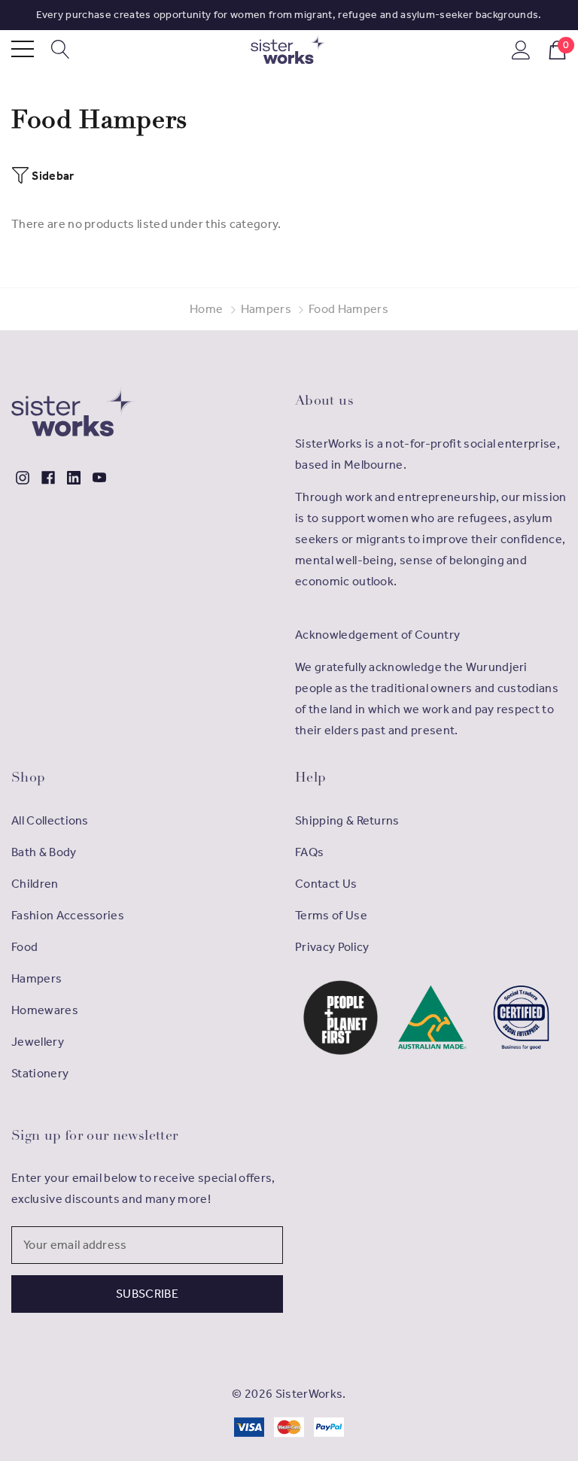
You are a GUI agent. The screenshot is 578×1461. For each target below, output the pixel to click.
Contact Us (326, 883)
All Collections (50, 820)
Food (24, 947)
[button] (340, 1018)
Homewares (44, 1010)
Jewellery (37, 1041)
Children (35, 883)
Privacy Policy (332, 947)
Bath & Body (44, 852)
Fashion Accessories (67, 915)
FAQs (309, 852)
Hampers (36, 978)
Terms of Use (331, 915)
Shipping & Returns (347, 820)
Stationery (39, 1073)
